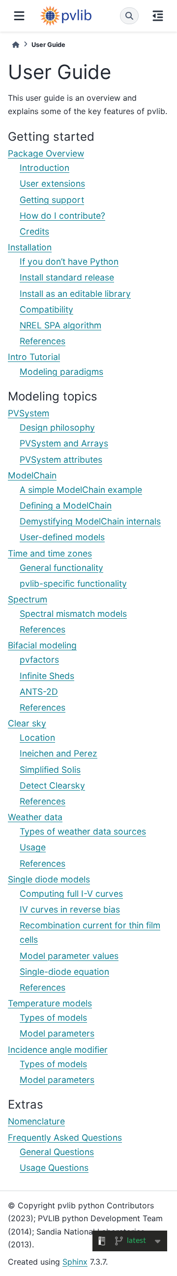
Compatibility (46, 309)
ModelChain (32, 475)
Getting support (52, 200)
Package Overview (46, 153)
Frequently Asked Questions (65, 1137)
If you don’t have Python (69, 261)
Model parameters (57, 1033)
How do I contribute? (62, 215)
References (42, 341)
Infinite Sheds (47, 676)
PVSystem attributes (61, 459)
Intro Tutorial (34, 357)
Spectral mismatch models (73, 613)
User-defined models (62, 537)
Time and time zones (50, 553)
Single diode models (49, 879)
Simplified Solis (50, 769)
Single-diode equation (64, 971)
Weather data (35, 817)
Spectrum (27, 599)
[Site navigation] (19, 15)
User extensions (52, 183)
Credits (34, 231)
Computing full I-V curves (71, 893)
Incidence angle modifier (58, 1049)
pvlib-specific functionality (73, 583)
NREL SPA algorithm (60, 325)
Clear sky (27, 723)
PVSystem (28, 413)
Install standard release (67, 277)
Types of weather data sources (83, 831)
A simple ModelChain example (81, 489)
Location (37, 737)
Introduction (44, 167)
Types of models (53, 1017)
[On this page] (158, 15)
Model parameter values (69, 956)
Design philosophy (57, 427)
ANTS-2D (39, 691)
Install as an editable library (75, 293)
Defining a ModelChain (66, 505)
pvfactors (39, 659)
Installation (30, 247)
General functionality (61, 567)
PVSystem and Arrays (64, 443)
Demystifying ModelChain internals (90, 521)
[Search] (129, 15)
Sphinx (75, 1262)
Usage (33, 847)
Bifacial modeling (42, 645)
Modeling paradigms (61, 371)
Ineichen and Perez (58, 753)
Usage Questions (54, 1167)
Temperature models (50, 1003)
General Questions (57, 1152)
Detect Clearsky (52, 785)
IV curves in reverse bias (70, 909)
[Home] (16, 45)
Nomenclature (36, 1121)
